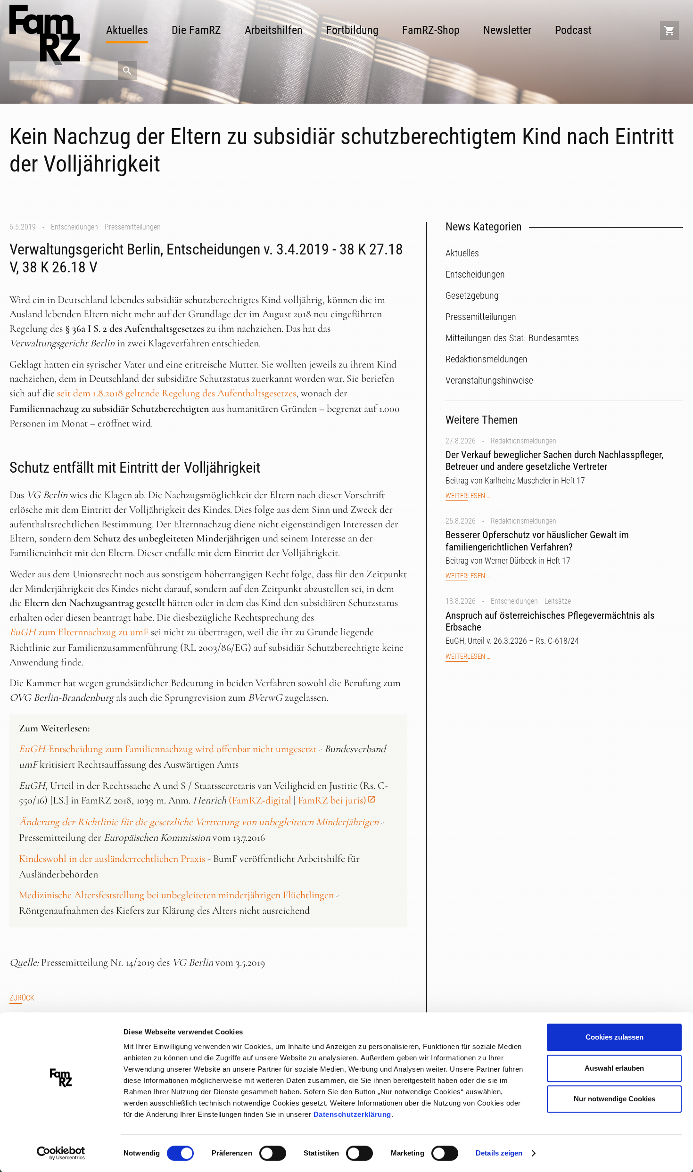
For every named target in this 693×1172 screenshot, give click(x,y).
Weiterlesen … (468, 496)
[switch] (272, 1153)
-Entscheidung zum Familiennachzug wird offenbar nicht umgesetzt (167, 749)
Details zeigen (499, 1153)
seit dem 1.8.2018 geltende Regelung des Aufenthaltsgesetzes (176, 393)
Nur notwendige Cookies (614, 1099)
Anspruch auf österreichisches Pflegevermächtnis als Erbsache (550, 621)
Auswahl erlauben (614, 1068)
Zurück (21, 997)
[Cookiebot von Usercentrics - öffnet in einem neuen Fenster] (61, 1154)
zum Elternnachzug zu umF (78, 632)
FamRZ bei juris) (332, 800)
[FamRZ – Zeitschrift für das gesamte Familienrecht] (44, 35)
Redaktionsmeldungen (523, 440)
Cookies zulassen (615, 1037)
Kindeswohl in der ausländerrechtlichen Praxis (112, 858)
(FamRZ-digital (260, 800)
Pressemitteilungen (133, 226)
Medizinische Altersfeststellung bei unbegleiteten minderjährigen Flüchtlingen (176, 895)
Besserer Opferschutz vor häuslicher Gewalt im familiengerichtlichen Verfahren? (537, 540)
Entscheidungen (74, 226)
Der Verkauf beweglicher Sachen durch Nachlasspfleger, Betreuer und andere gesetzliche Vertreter (554, 460)
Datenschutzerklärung (352, 1114)
